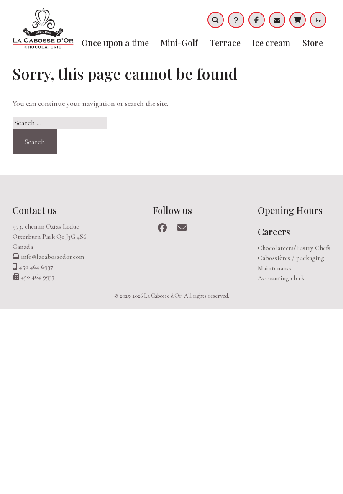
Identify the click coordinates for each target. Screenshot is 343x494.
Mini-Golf (179, 42)
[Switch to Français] (320, 20)
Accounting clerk (281, 278)
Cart (297, 20)
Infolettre (277, 20)
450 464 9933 (37, 277)
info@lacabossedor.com (52, 256)
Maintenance (275, 268)
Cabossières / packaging (291, 258)
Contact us (35, 210)
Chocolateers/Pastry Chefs (294, 248)
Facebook (256, 20)
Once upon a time (115, 42)
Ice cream (271, 42)
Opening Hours (290, 210)
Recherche (215, 20)
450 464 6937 (36, 266)
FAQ (236, 20)
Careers (274, 231)
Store (312, 42)
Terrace (225, 42)
